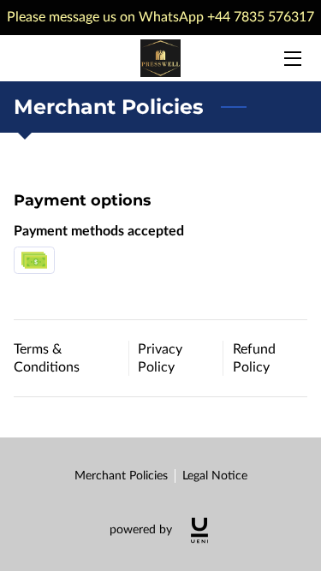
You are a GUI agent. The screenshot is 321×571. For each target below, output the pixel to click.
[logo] (199, 530)
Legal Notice (214, 476)
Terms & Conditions (47, 357)
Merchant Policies (121, 476)
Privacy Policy (160, 357)
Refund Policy (254, 357)
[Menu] (291, 59)
